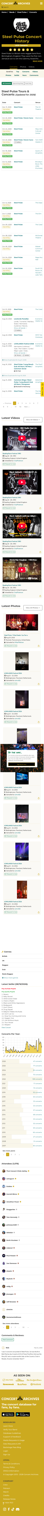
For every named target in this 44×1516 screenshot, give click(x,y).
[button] (21, 752)
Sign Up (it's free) (21, 764)
